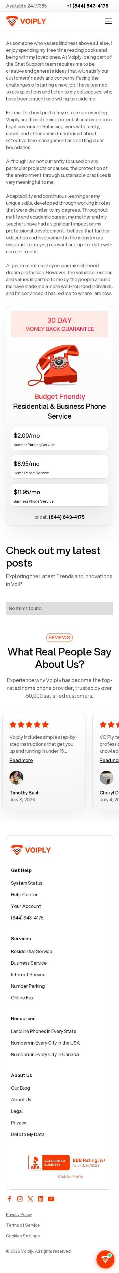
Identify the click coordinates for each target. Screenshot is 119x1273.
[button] (107, 21)
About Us (21, 1099)
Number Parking (28, 986)
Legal (17, 1111)
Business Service (29, 962)
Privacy (18, 1122)
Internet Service (28, 974)
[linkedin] (40, 1198)
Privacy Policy (19, 1214)
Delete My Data (27, 1134)
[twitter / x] (30, 1198)
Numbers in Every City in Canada (45, 1054)
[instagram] (19, 1198)
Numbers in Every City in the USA (45, 1042)
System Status (26, 883)
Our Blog (20, 1088)
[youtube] (51, 1198)
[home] (26, 21)
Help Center (24, 894)
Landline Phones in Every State (44, 1031)
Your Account (26, 906)
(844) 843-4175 (27, 917)
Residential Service (31, 951)
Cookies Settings (23, 1236)
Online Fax (22, 997)
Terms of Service (23, 1225)
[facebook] (9, 1198)
